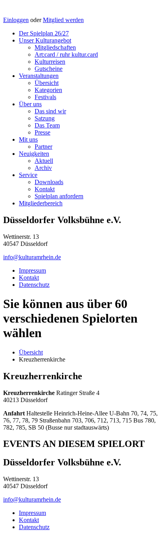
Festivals (45, 97)
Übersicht (47, 82)
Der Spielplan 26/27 (44, 33)
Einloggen (16, 20)
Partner (43, 146)
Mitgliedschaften (55, 47)
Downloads (49, 182)
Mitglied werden (63, 20)
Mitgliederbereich (41, 203)
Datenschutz (34, 284)
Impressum (32, 270)
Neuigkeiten (34, 153)
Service (28, 175)
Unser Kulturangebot (45, 40)
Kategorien (48, 90)
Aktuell (44, 160)
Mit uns (28, 139)
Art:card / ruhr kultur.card (66, 54)
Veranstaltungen (39, 75)
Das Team (47, 125)
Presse (42, 132)
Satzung (45, 118)
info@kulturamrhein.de (32, 257)
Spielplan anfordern (59, 196)
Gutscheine (49, 68)
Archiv (43, 167)
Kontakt (45, 189)
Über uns (30, 104)
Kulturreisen (50, 61)
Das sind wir (50, 111)
